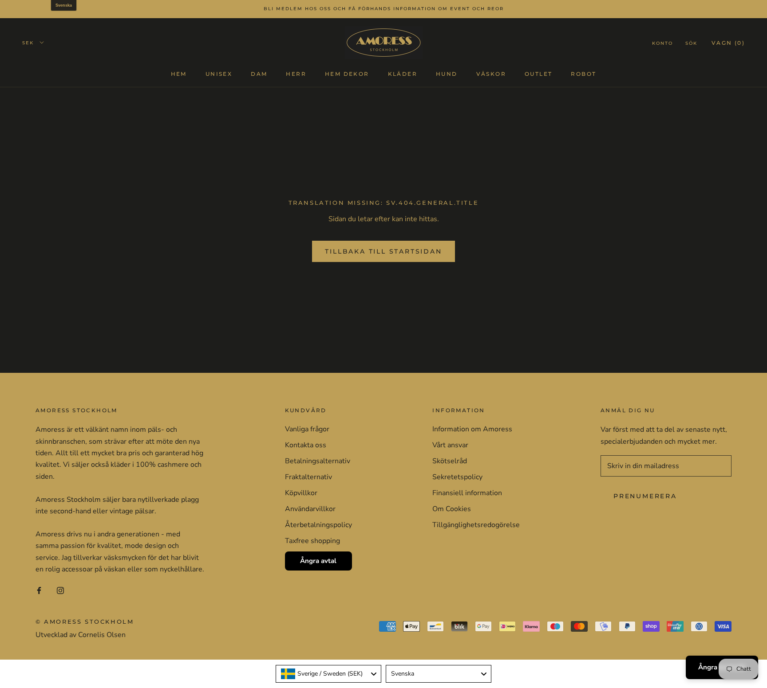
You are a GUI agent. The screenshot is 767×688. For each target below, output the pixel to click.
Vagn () (728, 42)
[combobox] (328, 674)
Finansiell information (467, 493)
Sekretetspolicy (457, 477)
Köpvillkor (301, 493)
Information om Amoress (472, 429)
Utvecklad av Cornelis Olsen (81, 635)
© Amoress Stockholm (85, 621)
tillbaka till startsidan (383, 251)
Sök (691, 43)
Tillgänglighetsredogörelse (476, 525)
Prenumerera (645, 496)
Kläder (402, 73)
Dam (259, 73)
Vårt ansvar (450, 445)
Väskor (491, 73)
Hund (447, 73)
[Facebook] (39, 590)
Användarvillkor (310, 509)
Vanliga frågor (307, 429)
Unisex (219, 73)
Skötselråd (449, 461)
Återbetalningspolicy (318, 525)
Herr (296, 73)
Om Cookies (451, 509)
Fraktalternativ (308, 477)
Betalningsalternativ (317, 461)
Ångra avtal (318, 560)
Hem (179, 73)
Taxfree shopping (312, 541)
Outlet (538, 73)
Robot (583, 73)
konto (662, 43)
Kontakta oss (305, 445)
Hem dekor (347, 73)
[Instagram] (60, 590)
